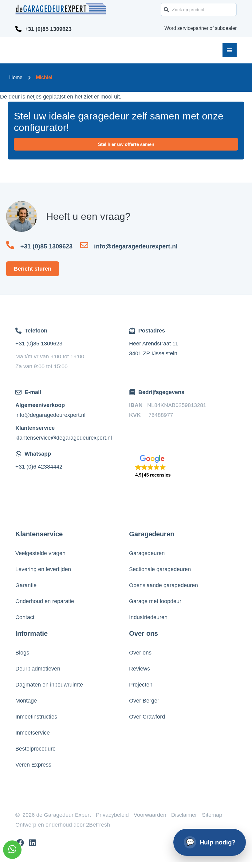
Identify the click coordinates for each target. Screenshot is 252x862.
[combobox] (199, 9)
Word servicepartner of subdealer (200, 28)
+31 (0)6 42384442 (38, 467)
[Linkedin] (32, 843)
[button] (153, 466)
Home (15, 77)
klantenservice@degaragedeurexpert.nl (63, 438)
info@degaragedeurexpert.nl (50, 415)
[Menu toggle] (229, 50)
